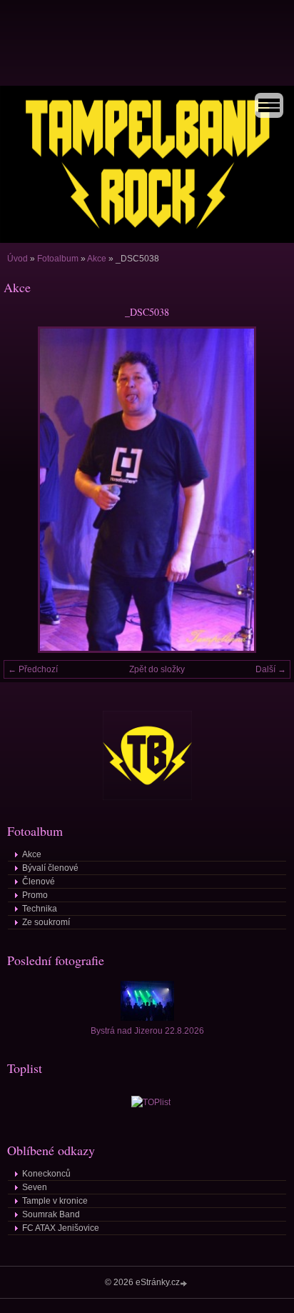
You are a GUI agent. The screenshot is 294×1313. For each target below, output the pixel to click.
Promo (35, 895)
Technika (39, 909)
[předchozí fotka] (27, 489)
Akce (96, 259)
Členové (38, 882)
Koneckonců (46, 1174)
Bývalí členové (50, 868)
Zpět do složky (157, 669)
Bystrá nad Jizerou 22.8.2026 (147, 1031)
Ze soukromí (46, 922)
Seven (34, 1187)
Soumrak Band (51, 1214)
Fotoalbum (57, 259)
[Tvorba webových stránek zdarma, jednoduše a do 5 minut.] (185, 1283)
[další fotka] (267, 489)
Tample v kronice (55, 1201)
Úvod (17, 259)
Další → (270, 669)
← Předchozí (33, 669)
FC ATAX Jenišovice (60, 1228)
